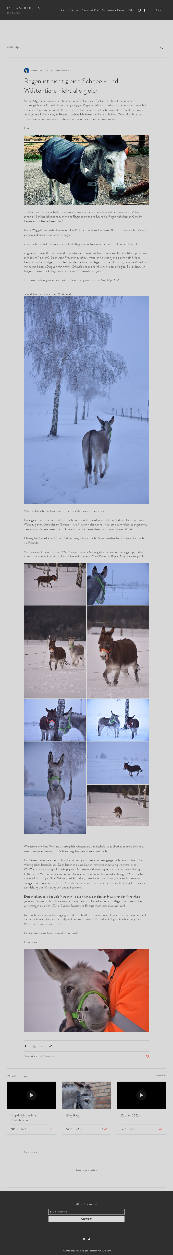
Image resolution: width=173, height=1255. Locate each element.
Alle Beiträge (13, 47)
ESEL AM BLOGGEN (23, 8)
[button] (161, 47)
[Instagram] (139, 10)
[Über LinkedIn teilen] (42, 1046)
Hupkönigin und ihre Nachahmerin (23, 1117)
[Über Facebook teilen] (25, 1046)
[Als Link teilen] (50, 1046)
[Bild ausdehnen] (55, 584)
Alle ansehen (160, 1075)
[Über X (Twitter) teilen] (33, 1046)
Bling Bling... (73, 1115)
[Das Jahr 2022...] (141, 1095)
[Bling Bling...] (86, 1095)
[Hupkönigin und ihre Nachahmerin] (31, 1095)
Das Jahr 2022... (131, 1115)
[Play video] (86, 170)
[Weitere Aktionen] (147, 71)
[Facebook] (144, 10)
